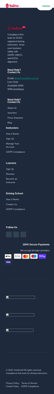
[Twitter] (23, 234)
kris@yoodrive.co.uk (26, 78)
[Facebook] (9, 234)
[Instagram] (16, 234)
